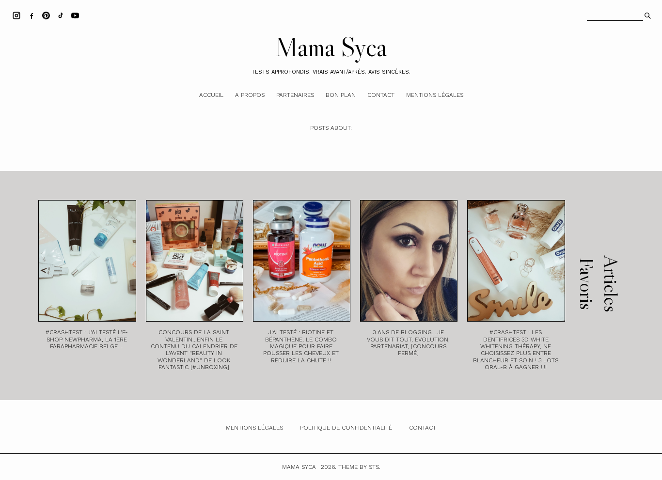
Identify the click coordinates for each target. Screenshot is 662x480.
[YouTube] (75, 15)
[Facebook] (31, 15)
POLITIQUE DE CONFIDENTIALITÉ (346, 427)
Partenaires (295, 95)
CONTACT (422, 427)
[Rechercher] (647, 14)
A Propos (250, 95)
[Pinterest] (46, 15)
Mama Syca (331, 47)
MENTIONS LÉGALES (254, 427)
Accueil (211, 95)
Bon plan (341, 95)
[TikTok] (60, 15)
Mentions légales (434, 95)
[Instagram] (16, 15)
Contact (380, 95)
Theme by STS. (359, 467)
